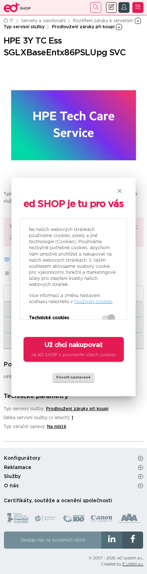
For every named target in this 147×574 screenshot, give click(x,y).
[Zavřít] (119, 190)
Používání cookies (93, 301)
